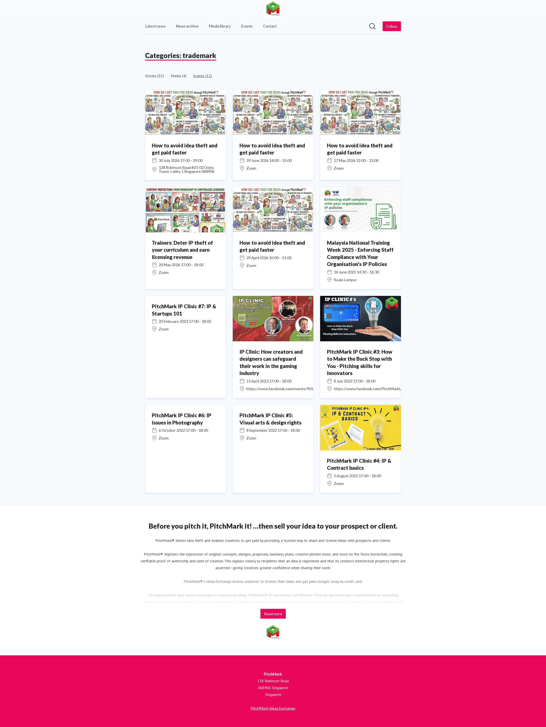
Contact (270, 26)
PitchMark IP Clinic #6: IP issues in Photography (181, 419)
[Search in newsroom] (372, 26)
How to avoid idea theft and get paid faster (184, 149)
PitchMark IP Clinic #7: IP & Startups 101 (184, 310)
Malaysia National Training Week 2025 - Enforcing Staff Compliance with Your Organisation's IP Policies (360, 253)
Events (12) (202, 75)
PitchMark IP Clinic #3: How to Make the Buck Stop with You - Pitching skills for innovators (359, 362)
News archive (187, 26)
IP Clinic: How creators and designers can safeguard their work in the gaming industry (271, 362)
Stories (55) (154, 75)
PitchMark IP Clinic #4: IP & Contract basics (359, 464)
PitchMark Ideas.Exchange (273, 708)
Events (247, 26)
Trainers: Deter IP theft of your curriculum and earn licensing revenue (182, 250)
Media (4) (178, 75)
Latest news (155, 26)
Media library (220, 26)
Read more (273, 613)
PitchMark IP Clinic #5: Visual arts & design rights (270, 419)
